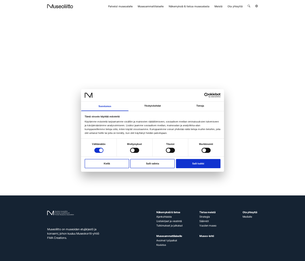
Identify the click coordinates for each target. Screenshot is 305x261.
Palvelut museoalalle (120, 6)
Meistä (218, 6)
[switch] (134, 150)
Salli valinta (152, 163)
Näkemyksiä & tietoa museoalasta (189, 6)
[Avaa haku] (249, 6)
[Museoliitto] (60, 6)
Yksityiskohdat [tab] (152, 105)
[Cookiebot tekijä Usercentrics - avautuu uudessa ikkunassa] (206, 95)
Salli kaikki (198, 163)
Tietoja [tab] (200, 105)
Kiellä (107, 163)
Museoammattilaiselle (151, 6)
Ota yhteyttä (235, 6)
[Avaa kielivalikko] (256, 6)
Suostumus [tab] (104, 106)
